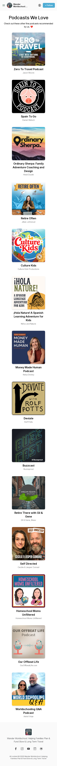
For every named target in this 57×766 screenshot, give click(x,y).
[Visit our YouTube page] (28, 748)
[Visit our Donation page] (41, 748)
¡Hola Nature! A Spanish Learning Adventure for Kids (28, 316)
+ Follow (49, 5)
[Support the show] (39, 5)
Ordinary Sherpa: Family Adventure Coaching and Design (28, 167)
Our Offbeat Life (28, 661)
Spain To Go (28, 116)
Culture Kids (28, 265)
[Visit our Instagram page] (22, 748)
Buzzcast (28, 465)
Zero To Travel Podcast (28, 69)
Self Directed (28, 563)
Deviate (28, 418)
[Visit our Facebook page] (15, 748)
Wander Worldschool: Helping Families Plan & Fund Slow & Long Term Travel (22, 5)
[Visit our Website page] (35, 748)
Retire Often (28, 218)
